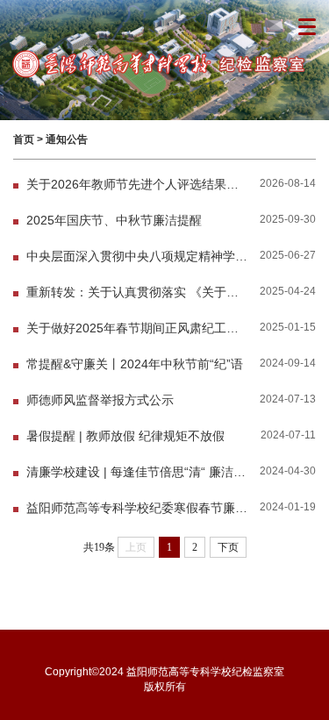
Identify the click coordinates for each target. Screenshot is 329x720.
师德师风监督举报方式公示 (100, 400)
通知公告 (67, 139)
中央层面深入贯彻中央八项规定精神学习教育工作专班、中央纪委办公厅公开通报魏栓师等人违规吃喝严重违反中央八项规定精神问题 (137, 256)
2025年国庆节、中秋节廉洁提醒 (114, 220)
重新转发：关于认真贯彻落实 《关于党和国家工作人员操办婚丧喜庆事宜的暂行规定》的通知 (137, 292)
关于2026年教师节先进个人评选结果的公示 (137, 184)
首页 (23, 139)
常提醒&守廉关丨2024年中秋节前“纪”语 (134, 364)
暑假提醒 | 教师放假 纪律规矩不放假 (125, 436)
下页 (228, 547)
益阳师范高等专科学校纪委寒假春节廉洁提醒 (137, 508)
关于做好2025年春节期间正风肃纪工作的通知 (137, 328)
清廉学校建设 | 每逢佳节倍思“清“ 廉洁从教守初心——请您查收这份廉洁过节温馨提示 (137, 472)
